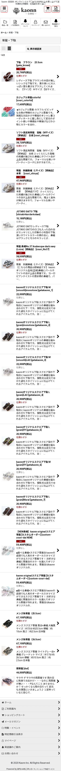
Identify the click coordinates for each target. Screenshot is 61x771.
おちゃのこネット (25, 769)
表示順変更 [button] (35, 49)
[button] (4, 9)
